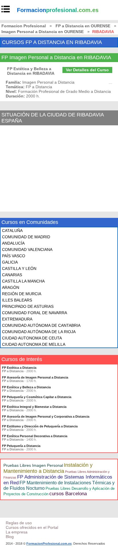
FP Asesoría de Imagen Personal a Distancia (35, 377)
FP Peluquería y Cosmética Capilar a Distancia (36, 397)
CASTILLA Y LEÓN (19, 268)
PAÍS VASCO (13, 256)
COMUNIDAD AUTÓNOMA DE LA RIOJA (39, 331)
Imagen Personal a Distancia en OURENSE (42, 31)
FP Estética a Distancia (19, 367)
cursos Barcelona (68, 493)
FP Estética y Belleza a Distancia (26, 387)
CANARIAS (12, 274)
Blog (10, 536)
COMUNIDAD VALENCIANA (27, 249)
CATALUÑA (12, 230)
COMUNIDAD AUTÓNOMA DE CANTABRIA (41, 325)
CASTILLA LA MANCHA (23, 281)
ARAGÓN (10, 287)
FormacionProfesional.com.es (49, 543)
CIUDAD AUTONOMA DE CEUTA (32, 338)
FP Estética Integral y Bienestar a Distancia (34, 406)
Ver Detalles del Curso (87, 70)
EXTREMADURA (17, 319)
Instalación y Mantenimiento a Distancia (48, 468)
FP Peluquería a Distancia (21, 446)
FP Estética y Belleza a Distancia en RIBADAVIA (30, 71)
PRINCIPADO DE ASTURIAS (28, 306)
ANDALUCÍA (13, 243)
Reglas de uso (19, 523)
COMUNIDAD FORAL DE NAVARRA (34, 312)
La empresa (16, 532)
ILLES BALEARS (17, 300)
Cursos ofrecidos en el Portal (32, 527)
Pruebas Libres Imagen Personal (33, 465)
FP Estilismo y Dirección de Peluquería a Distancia (40, 426)
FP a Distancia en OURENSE (83, 26)
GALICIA (10, 262)
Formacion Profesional (23, 26)
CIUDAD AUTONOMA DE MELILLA (33, 344)
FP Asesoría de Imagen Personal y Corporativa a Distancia (45, 416)
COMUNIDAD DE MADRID (26, 237)
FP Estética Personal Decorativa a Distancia (34, 436)
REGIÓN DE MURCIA (21, 293)
